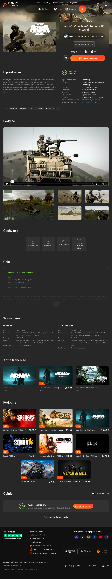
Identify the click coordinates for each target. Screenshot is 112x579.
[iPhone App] (71, 551)
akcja (31, 108)
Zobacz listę (86, 80)
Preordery (46, 3)
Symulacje (90, 97)
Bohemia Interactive (89, 90)
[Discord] (76, 537)
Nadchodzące (58, 3)
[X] (82, 537)
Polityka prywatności (37, 535)
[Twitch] (106, 537)
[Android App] (86, 551)
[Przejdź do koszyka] (98, 4)
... (58, 108)
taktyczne (39, 108)
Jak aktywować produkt (90, 87)
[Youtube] (100, 537)
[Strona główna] (10, 4)
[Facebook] (94, 537)
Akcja (84, 97)
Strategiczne (99, 97)
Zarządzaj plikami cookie (12, 566)
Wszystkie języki (103, 493)
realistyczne (50, 108)
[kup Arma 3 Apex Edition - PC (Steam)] (92, 375)
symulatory (13, 108)
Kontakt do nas (35, 542)
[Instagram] (88, 537)
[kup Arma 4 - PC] (19, 375)
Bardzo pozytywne (88, 102)
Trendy (37, 3)
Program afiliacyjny (37, 538)
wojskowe (23, 108)
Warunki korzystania (37, 531)
